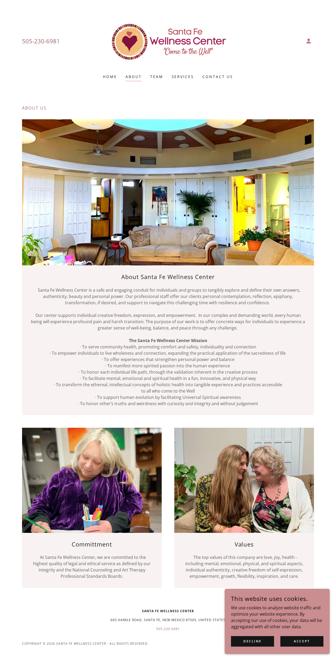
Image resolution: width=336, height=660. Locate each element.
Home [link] (110, 76)
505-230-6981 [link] (41, 41)
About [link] (133, 76)
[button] (308, 41)
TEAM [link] (156, 76)
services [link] (183, 76)
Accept (302, 641)
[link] (168, 40)
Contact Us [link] (217, 76)
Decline (252, 641)
